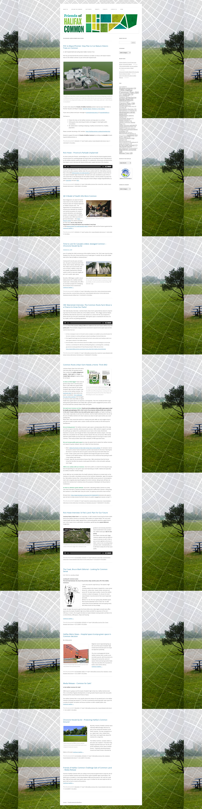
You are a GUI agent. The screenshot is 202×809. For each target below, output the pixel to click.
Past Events (89, 9)
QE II (90, 232)
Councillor (68, 180)
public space (124, 137)
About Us (65, 9)
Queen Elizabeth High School (99, 141)
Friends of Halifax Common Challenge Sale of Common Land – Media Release (87, 768)
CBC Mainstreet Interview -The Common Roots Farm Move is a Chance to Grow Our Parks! (87, 306)
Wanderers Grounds (68, 295)
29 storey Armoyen (127, 88)
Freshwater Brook (126, 118)
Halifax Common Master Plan (127, 123)
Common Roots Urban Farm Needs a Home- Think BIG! (85, 365)
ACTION (76, 291)
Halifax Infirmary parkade (128, 125)
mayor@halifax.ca (104, 112)
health (86, 141)
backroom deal (67, 393)
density (133, 111)
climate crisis (125, 105)
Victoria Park (133, 148)
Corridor (122, 108)
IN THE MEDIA (78, 557)
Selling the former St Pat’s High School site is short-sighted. (85, 448)
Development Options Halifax (126, 116)
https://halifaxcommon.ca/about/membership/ (98, 131)
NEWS (83, 671)
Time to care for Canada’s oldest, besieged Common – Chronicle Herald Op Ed (84, 245)
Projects (97, 9)
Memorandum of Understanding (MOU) (77, 226)
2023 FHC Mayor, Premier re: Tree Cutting (94, 108)
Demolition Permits (127, 109)
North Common (123, 135)
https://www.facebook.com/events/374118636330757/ (85, 495)
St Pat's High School (104, 293)
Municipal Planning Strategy (127, 133)
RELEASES (77, 708)
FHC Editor (72, 143)
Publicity (105, 9)
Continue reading (68, 228)
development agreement (127, 113)
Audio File (99, 353)
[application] (87, 166)
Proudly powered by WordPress (75, 802)
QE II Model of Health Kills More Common (80, 196)
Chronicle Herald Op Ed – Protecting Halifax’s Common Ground (85, 721)
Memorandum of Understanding (81, 173)
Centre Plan (100, 184)
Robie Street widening (125, 141)
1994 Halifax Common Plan (91, 184)
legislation (106, 671)
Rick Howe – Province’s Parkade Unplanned (80, 152)
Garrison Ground (124, 119)
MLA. (78, 180)
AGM (121, 94)
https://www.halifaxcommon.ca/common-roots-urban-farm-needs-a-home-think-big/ (86, 349)
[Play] (65, 166)
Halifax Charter (125, 121)
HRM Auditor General (130, 128)
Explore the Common (76, 9)
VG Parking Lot (80, 355)
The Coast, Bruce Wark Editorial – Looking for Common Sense (85, 570)
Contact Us (114, 9)
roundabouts (133, 142)
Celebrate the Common (126, 100)
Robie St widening (124, 142)
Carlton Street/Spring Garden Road (127, 98)
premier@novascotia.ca (92, 112)
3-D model (123, 86)
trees (107, 141)
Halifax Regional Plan (127, 127)
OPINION (77, 141)
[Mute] (106, 166)
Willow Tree (75, 295)
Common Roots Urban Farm (78, 293)
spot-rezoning (125, 144)
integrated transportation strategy (128, 130)
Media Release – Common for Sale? (77, 683)
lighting (130, 132)
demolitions (124, 111)
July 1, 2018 (67, 249)
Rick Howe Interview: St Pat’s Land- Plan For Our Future (85, 512)
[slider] (109, 166)
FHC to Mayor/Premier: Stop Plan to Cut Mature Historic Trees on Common (85, 47)
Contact (65, 802)
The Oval (122, 147)
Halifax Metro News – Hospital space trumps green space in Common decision (87, 635)
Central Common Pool (124, 101)
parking (90, 141)
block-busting (124, 96)
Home (121, 9)
